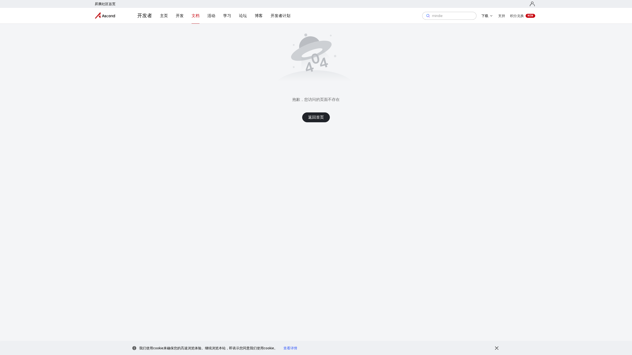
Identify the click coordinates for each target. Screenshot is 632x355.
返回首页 (316, 117)
